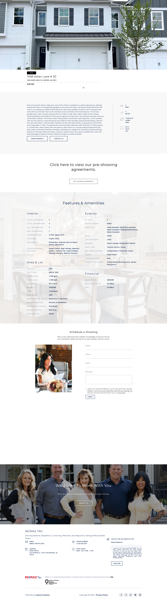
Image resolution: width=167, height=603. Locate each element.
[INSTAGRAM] (126, 595)
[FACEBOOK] (121, 595)
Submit (90, 397)
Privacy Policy (121, 393)
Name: (88, 346)
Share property (37, 138)
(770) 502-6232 (81, 543)
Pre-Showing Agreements (83, 181)
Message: (89, 372)
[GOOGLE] (140, 595)
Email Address (117, 542)
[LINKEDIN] (130, 595)
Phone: (88, 354)
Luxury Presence (42, 595)
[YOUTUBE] (135, 595)
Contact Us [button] (58, 138)
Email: (88, 363)
